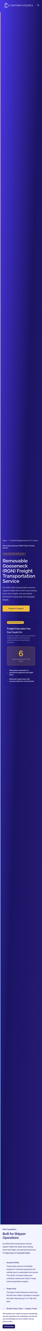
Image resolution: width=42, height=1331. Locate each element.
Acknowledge (9, 1326)
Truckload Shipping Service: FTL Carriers (23, 540)
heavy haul (18, 597)
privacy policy (8, 1321)
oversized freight (23, 1253)
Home (5, 540)
